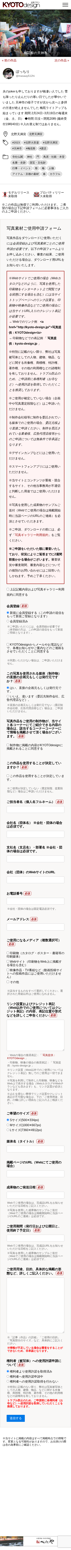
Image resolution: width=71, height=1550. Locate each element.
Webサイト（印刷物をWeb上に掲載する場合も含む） (34, 963)
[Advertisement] (35, 1491)
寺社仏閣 (17, 156)
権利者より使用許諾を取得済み (30, 1371)
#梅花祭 (30, 148)
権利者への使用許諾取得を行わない (33, 1381)
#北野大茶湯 (31, 142)
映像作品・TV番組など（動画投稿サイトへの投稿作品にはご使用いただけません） (34, 973)
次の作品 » (62, 60)
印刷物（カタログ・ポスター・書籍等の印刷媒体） (35, 954)
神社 (29, 156)
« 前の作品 (9, 60)
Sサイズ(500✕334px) (24, 1120)
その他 (14, 982)
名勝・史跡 (19, 162)
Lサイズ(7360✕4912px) (25, 1130)
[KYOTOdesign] (21, 6)
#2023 (16, 142)
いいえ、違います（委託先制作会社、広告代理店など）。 (35, 698)
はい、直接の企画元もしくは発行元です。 (34, 689)
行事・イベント (21, 168)
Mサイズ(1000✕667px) (25, 1125)
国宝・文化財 (38, 162)
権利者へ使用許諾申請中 (26, 1376)
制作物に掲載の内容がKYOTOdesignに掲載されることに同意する (35, 747)
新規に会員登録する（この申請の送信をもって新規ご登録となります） (35, 614)
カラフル (55, 173)
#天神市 (17, 148)
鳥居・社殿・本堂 (54, 156)
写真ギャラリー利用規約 (31, 535)
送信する (16, 1418)
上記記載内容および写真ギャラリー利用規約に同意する (35, 592)
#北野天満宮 (50, 142)
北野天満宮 (35, 134)
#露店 (43, 148)
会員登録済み (18, 621)
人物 (51, 168)
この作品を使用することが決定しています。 (35, 777)
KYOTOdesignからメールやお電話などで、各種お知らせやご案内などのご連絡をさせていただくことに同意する (35, 648)
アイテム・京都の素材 (25, 173)
